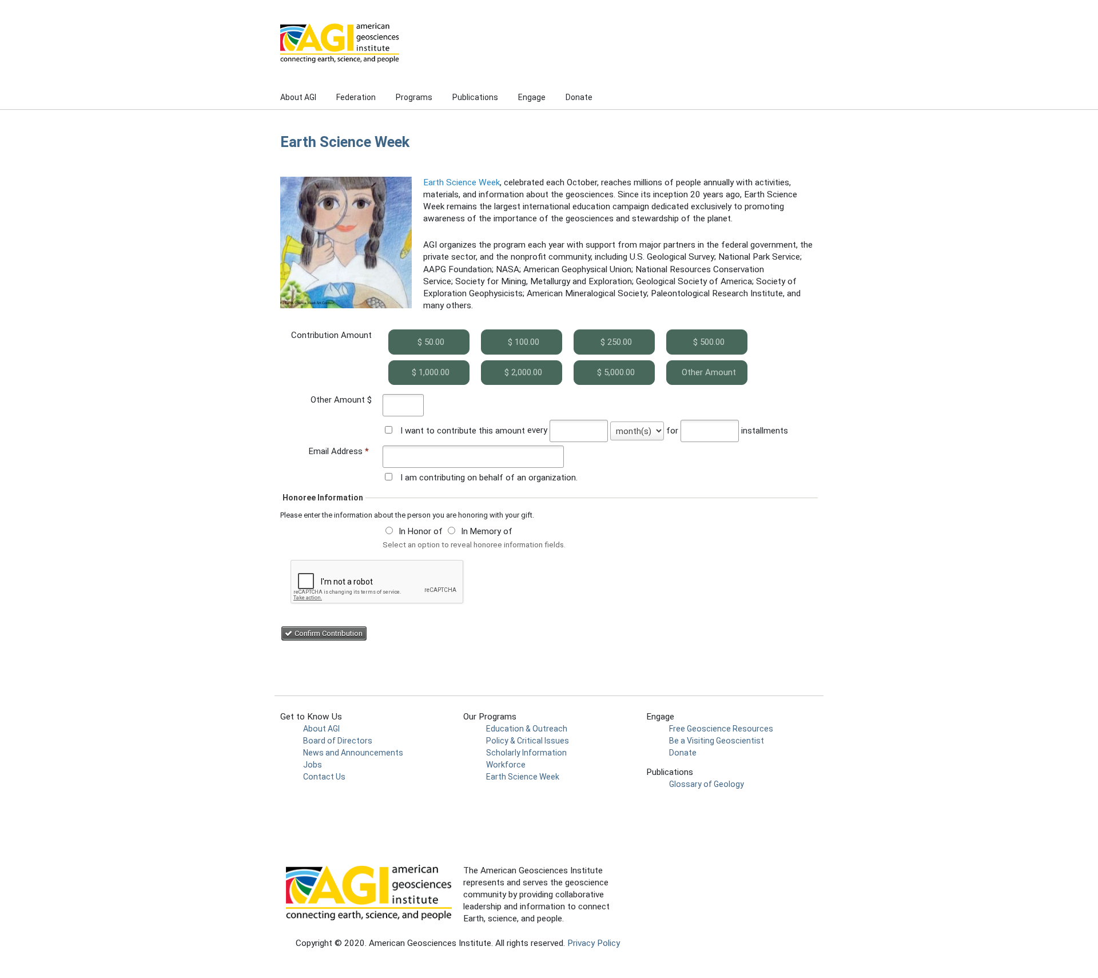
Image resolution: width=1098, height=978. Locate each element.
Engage (532, 97)
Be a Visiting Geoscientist (716, 740)
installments (764, 431)
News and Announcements (353, 752)
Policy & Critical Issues (527, 740)
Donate (579, 97)
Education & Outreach (526, 728)
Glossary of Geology (706, 784)
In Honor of (421, 531)
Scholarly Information (526, 752)
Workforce (506, 764)
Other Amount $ (341, 400)
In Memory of (486, 531)
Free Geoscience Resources (721, 728)
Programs (414, 97)
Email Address (339, 451)
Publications (475, 97)
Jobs (312, 764)
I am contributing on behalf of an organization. (489, 477)
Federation (356, 97)
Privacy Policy (593, 943)
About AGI (298, 97)
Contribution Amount (331, 335)
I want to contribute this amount (462, 431)
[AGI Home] (457, 43)
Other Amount (709, 372)
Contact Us (324, 776)
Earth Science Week (461, 182)
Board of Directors (337, 740)
